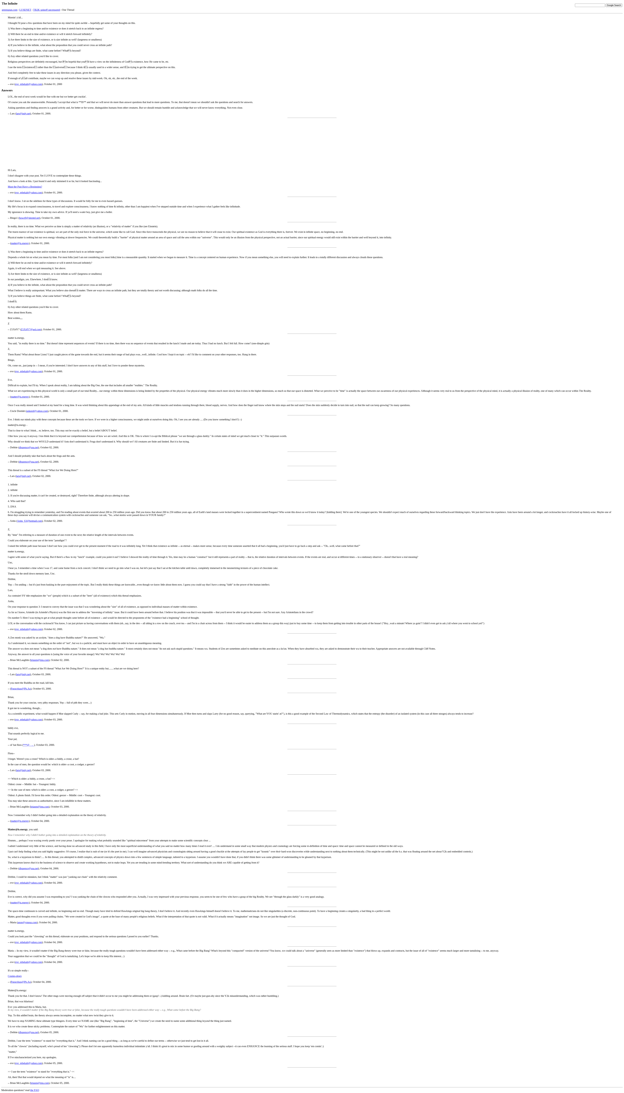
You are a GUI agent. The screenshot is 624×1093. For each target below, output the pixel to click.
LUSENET (25, 9)
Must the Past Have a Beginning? (25, 186)
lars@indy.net (23, 113)
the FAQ (34, 1090)
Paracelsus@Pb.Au (21, 688)
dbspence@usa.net (28, 447)
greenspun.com (9, 9)
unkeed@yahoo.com (37, 411)
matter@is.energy (20, 243)
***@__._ (28, 745)
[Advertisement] (312, 143)
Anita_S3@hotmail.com (29, 521)
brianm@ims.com (40, 660)
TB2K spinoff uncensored (46, 9)
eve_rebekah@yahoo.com (28, 84)
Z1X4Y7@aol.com (31, 329)
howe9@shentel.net (29, 218)
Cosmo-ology (15, 976)
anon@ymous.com (27, 922)
